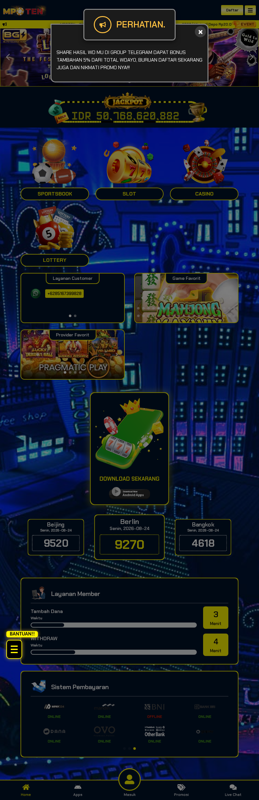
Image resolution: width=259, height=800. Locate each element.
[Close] (200, 31)
